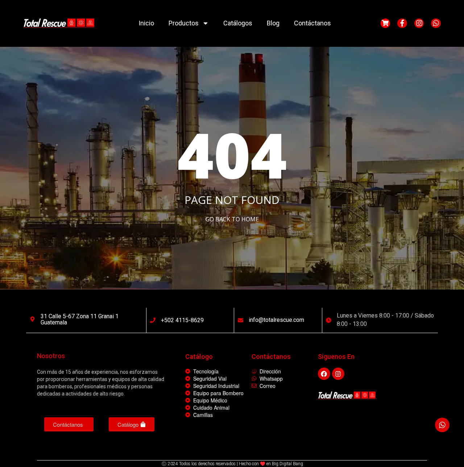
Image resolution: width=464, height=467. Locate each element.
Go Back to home (232, 219)
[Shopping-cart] (385, 23)
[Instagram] (419, 23)
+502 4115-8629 (182, 320)
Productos (184, 23)
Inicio (146, 23)
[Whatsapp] (436, 23)
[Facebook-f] (402, 23)
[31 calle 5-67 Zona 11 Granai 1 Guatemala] (32, 319)
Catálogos (237, 23)
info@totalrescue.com (276, 319)
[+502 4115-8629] (153, 320)
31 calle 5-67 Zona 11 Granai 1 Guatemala (80, 319)
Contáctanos (312, 23)
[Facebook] (324, 374)
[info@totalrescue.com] (240, 320)
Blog (273, 23)
